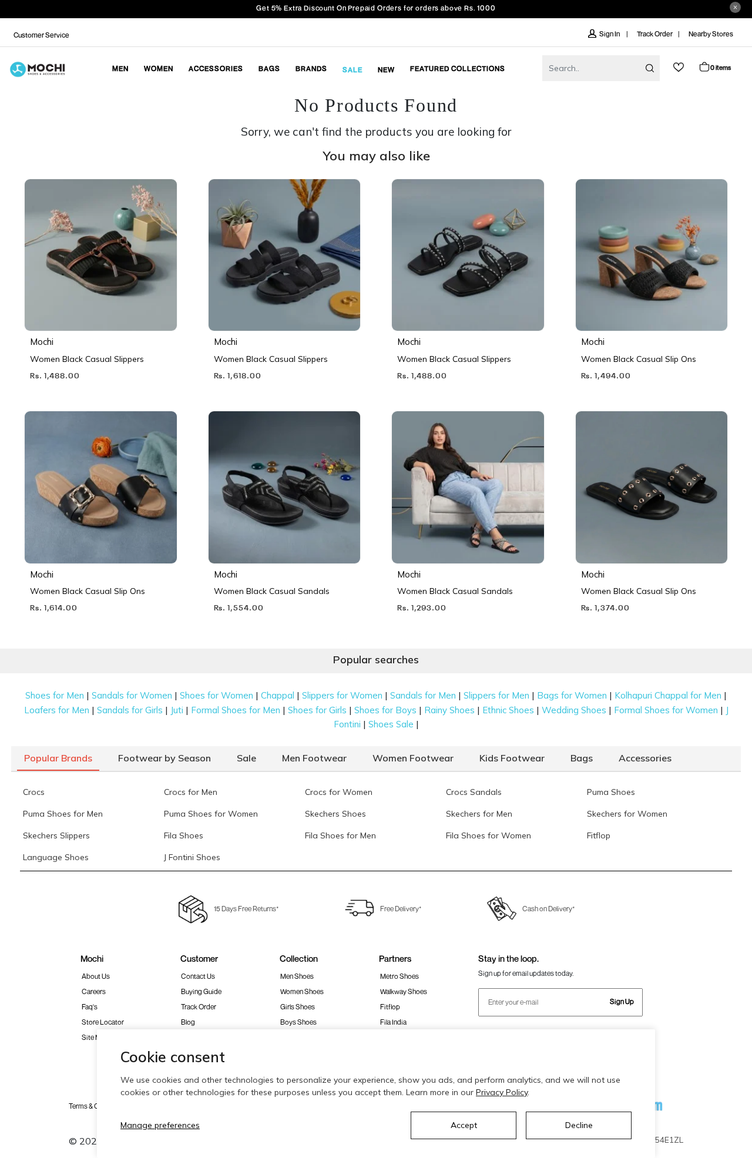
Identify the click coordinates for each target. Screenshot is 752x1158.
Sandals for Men (423, 695)
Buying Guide (201, 991)
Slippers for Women (342, 695)
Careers (94, 991)
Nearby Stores (711, 33)
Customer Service (41, 35)
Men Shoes (297, 976)
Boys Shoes (298, 1022)
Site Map (95, 1037)
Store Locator (103, 1022)
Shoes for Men (54, 695)
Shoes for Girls (317, 710)
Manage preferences (160, 1125)
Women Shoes (302, 991)
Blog (188, 1022)
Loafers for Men (56, 710)
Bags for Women (572, 695)
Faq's (90, 1006)
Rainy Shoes (449, 710)
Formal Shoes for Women (666, 710)
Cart (720, 67)
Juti (176, 710)
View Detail (100, 305)
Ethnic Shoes (508, 710)
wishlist (678, 67)
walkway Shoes (403, 991)
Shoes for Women (216, 695)
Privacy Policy (502, 1092)
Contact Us (198, 976)
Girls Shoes (297, 1006)
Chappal (277, 695)
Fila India (393, 1022)
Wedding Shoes (574, 710)
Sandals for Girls (130, 710)
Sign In (610, 33)
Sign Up (622, 1001)
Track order (198, 1006)
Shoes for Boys (385, 710)
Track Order (655, 33)
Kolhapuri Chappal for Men (668, 695)
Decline (579, 1125)
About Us (96, 976)
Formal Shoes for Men (235, 710)
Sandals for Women (132, 695)
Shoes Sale (391, 724)
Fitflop (390, 1006)
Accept (464, 1125)
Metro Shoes (399, 976)
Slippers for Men (496, 695)
